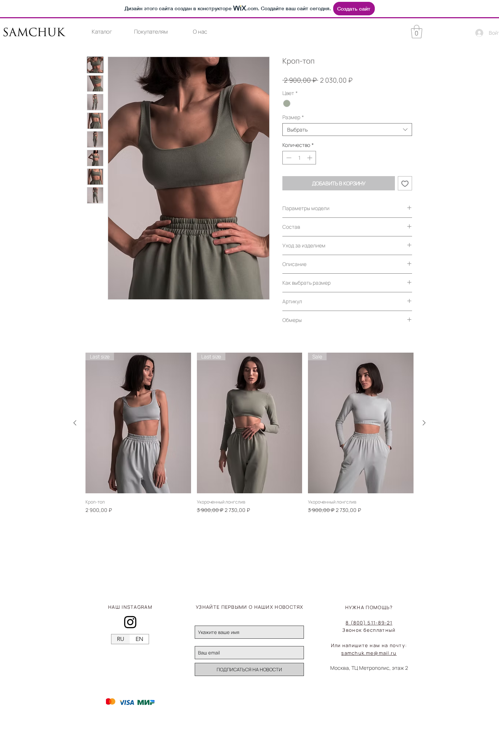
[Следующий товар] (424, 422)
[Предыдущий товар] (75, 422)
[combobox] (347, 129)
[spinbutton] (299, 157)
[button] (101, 31)
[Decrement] (288, 157)
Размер (293, 117)
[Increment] (310, 157)
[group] (249, 433)
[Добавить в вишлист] (405, 183)
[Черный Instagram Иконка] (130, 622)
